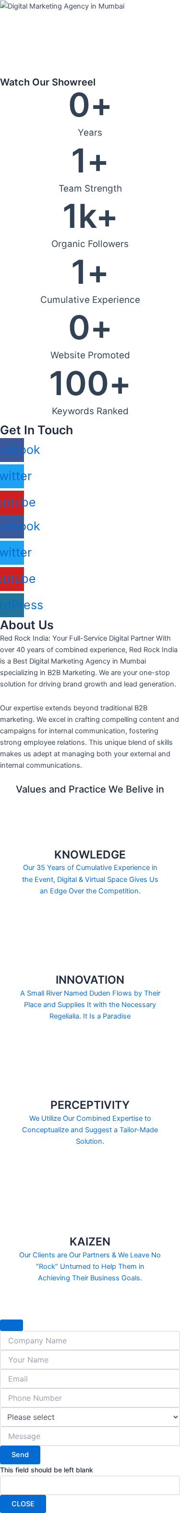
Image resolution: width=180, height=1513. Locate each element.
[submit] (11, 1325)
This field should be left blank (46, 1470)
